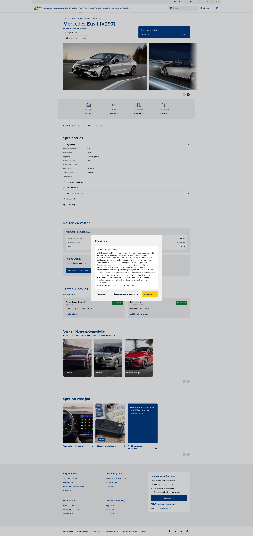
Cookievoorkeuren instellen (124, 294)
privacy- (120, 285)
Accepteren (148, 294)
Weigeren (101, 294)
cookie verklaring (132, 285)
